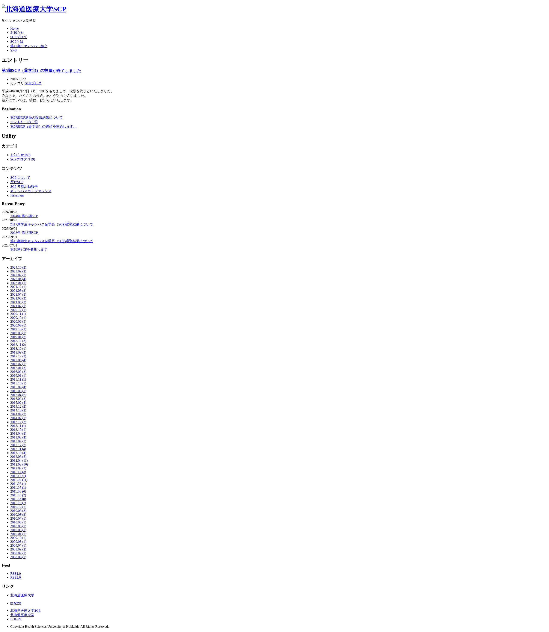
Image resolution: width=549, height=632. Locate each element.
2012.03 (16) (19, 464)
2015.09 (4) (18, 387)
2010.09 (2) (18, 511)
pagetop (15, 603)
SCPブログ (18, 37)
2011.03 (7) (18, 503)
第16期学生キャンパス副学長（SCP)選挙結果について (51, 241)
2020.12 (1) (18, 310)
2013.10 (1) (18, 429)
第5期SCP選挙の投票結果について (36, 117)
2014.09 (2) (18, 414)
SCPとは (16, 41)
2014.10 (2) (18, 410)
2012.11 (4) (18, 449)
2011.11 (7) (18, 476)
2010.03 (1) (18, 530)
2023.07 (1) (18, 275)
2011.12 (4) (18, 472)
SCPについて (20, 177)
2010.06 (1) (18, 522)
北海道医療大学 (22, 595)
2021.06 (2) (18, 298)
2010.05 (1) (18, 526)
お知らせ (17, 32)
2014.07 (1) (18, 418)
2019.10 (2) (18, 329)
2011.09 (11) (18, 480)
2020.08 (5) (18, 325)
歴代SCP (16, 182)
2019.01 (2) (18, 337)
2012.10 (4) (18, 453)
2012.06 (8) (18, 456)
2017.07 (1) (18, 364)
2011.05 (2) (18, 495)
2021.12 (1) (18, 287)
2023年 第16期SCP (24, 232)
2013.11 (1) (18, 426)
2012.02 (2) (18, 468)
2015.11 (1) (18, 379)
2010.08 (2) (18, 514)
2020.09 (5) (18, 321)
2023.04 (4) (18, 279)
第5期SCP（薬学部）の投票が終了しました (41, 70)
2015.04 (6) (18, 395)
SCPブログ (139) (22, 159)
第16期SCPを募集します (28, 249)
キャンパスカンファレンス (30, 191)
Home (14, 28)
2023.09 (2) (18, 271)
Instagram (17, 195)
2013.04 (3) (18, 433)
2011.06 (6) (18, 491)
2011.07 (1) (18, 487)
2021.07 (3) (18, 294)
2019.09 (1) (18, 333)
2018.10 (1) (18, 348)
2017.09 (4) (18, 360)
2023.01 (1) (18, 283)
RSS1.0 (15, 573)
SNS (13, 50)
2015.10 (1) (18, 383)
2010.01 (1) (18, 534)
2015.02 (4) (18, 402)
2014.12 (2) (18, 406)
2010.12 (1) (18, 507)
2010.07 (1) (18, 518)
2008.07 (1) (18, 553)
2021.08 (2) (18, 290)
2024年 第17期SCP (24, 216)
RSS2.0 (15, 577)
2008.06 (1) (18, 557)
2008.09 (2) (18, 549)
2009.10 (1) (18, 538)
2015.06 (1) (18, 391)
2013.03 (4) (18, 437)
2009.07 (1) (18, 545)
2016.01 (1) (18, 375)
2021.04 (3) (18, 302)
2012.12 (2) (18, 445)
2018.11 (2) (18, 344)
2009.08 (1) (18, 541)
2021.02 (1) (18, 306)
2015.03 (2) (18, 399)
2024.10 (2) (18, 267)
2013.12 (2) (18, 422)
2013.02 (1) (18, 441)
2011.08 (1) (18, 483)
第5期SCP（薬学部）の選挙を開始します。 (43, 126)
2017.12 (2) (18, 356)
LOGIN (15, 619)
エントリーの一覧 (24, 122)
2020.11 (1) (18, 314)
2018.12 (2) (18, 341)
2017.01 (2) (18, 368)
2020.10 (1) (18, 317)
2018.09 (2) (18, 352)
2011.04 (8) (18, 499)
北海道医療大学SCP (25, 610)
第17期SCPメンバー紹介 (28, 46)
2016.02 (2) (18, 371)
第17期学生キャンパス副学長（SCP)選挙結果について (51, 224)
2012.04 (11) (19, 460)
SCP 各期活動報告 (24, 186)
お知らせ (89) (20, 155)
